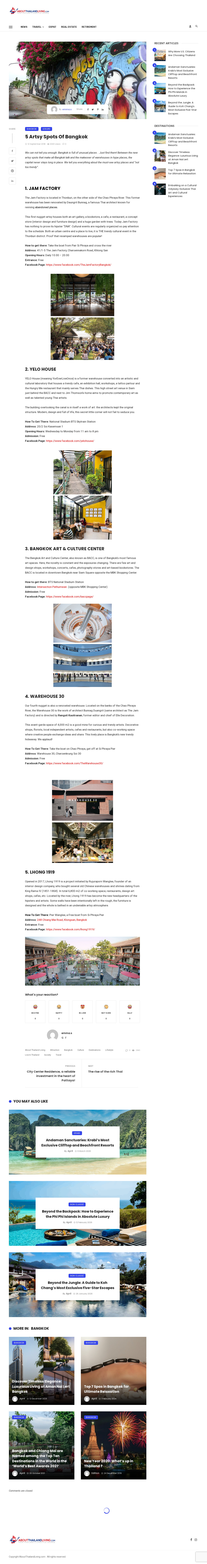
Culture (80, 1050)
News (24, 27)
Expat (52, 27)
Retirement (89, 27)
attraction (54, 1050)
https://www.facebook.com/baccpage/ (69, 596)
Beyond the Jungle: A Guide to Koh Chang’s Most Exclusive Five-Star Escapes (77, 1285)
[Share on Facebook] (12, 151)
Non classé (77, 1204)
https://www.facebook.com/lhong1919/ (70, 929)
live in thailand (32, 1055)
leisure (46, 129)
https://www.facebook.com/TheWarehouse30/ (74, 763)
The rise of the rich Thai (105, 1072)
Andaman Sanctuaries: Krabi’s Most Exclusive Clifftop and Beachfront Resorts (77, 1143)
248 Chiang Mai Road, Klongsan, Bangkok (62, 919)
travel (58, 1055)
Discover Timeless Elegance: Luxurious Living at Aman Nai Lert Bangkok (41, 1386)
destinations (94, 1050)
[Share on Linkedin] (12, 181)
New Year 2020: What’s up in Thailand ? (108, 1464)
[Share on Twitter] (12, 161)
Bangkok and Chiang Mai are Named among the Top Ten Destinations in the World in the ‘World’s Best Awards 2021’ (39, 1458)
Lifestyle (109, 1050)
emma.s (67, 109)
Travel (36, 27)
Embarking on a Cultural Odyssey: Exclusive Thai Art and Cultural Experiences (182, 191)
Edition (95, 1473)
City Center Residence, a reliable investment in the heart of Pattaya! (51, 1076)
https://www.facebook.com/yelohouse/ (70, 440)
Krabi (77, 1133)
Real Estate (69, 27)
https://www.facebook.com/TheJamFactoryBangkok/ (78, 264)
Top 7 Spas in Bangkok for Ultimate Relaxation (106, 1389)
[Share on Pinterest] (12, 171)
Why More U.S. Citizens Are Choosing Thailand (181, 53)
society (47, 1055)
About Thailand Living (35, 1050)
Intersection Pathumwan (52, 586)
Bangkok (32, 129)
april (70, 1151)
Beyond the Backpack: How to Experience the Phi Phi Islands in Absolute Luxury (77, 1214)
